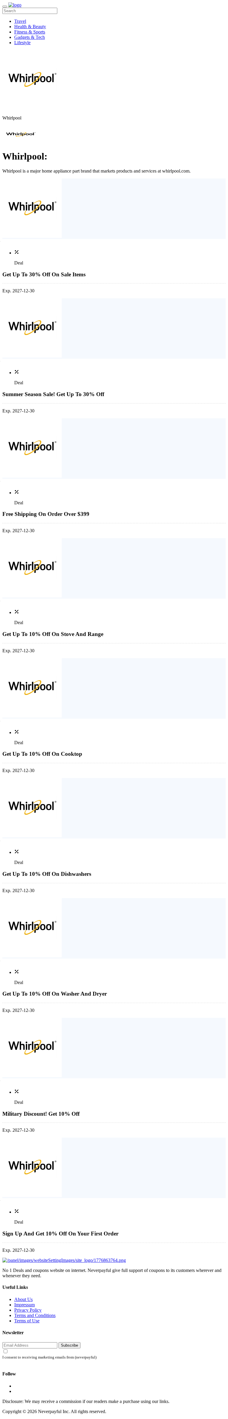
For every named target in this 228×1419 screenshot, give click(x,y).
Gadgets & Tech (29, 37)
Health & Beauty (30, 26)
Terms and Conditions (35, 1315)
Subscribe (69, 1345)
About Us (23, 1299)
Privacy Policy (28, 1310)
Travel (20, 21)
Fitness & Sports (29, 31)
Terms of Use (26, 1320)
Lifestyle (22, 42)
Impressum (24, 1304)
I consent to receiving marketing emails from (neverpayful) (49, 1357)
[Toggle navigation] (4, 6)
